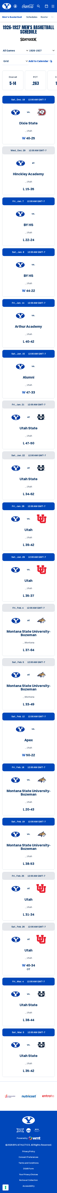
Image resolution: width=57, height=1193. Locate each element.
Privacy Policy (28, 1151)
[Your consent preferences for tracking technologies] (6, 1187)
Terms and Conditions (29, 1163)
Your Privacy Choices (28, 1174)
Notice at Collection (28, 1180)
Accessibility (28, 1186)
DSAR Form (28, 1168)
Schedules (31, 17)
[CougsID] (15, 6)
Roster (44, 17)
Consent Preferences (28, 1157)
